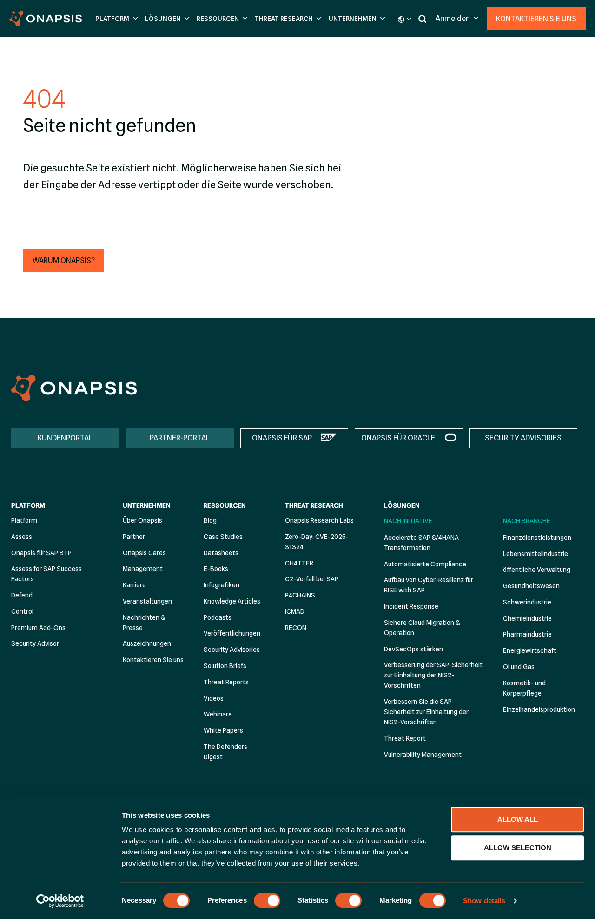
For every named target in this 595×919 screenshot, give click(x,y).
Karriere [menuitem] (134, 585)
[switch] (267, 900)
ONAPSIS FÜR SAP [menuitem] (282, 437)
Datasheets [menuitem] (221, 553)
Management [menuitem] (143, 568)
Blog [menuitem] (210, 520)
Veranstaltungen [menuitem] (147, 601)
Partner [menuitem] (134, 536)
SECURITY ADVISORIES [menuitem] (523, 437)
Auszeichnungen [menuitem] (147, 643)
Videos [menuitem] (214, 698)
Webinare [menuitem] (218, 714)
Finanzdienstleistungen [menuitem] (537, 537)
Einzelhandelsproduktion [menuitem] (539, 709)
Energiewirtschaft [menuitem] (529, 650)
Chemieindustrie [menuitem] (527, 618)
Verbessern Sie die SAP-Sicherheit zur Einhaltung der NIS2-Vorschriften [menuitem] (426, 712)
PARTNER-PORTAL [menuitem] (180, 437)
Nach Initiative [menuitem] (408, 521)
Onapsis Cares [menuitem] (144, 553)
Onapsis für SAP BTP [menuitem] (41, 553)
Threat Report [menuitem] (405, 738)
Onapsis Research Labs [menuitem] (319, 520)
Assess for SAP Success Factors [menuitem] (46, 574)
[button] (115, 18)
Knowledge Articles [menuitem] (232, 601)
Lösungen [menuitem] (402, 505)
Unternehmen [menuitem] (147, 505)
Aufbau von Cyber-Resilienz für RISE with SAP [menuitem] (428, 585)
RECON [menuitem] (295, 627)
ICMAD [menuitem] (294, 611)
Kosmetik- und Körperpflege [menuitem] (524, 688)
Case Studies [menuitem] (223, 536)
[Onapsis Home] (74, 388)
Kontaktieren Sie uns (536, 18)
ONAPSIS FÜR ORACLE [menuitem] (398, 437)
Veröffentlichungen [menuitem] (232, 633)
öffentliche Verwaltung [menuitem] (536, 569)
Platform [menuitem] (28, 505)
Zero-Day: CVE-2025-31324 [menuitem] (317, 542)
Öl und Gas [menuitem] (519, 666)
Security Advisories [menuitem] (232, 649)
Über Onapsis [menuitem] (142, 520)
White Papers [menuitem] (223, 730)
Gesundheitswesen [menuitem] (531, 586)
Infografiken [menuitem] (221, 585)
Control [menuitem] (22, 611)
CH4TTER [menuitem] (299, 563)
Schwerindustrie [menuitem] (527, 602)
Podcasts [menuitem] (217, 617)
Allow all (517, 819)
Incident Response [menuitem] (411, 606)
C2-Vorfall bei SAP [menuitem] (311, 579)
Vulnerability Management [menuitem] (423, 754)
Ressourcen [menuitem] (225, 505)
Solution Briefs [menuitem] (225, 666)
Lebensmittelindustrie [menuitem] (535, 554)
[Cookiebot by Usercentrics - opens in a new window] (60, 901)
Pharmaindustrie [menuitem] (527, 634)
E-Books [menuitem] (216, 568)
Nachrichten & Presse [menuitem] (144, 622)
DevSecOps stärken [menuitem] (413, 649)
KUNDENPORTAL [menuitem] (65, 437)
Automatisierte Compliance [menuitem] (425, 564)
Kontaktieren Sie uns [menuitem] (153, 659)
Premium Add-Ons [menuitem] (38, 627)
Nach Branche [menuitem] (526, 521)
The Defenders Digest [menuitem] (225, 752)
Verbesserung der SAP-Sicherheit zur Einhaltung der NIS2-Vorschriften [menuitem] (433, 675)
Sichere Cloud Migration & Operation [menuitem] (422, 628)
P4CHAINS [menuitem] (300, 595)
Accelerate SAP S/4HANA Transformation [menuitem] (421, 542)
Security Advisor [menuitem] (35, 643)
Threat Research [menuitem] (314, 505)
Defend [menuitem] (22, 595)
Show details (484, 901)
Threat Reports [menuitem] (226, 682)
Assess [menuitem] (21, 536)
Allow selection (517, 848)
